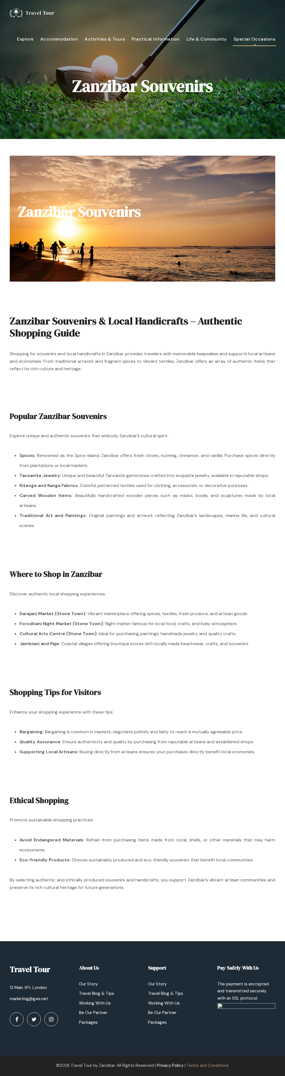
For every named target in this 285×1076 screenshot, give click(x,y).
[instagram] (51, 1019)
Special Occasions (255, 39)
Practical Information (156, 39)
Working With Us (95, 1003)
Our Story (88, 984)
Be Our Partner (93, 1012)
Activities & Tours (105, 39)
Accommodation (59, 39)
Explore (25, 39)
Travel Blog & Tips (96, 993)
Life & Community (206, 39)
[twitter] (34, 1019)
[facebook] (17, 1019)
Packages (88, 1022)
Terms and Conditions (207, 1065)
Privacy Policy (170, 1065)
